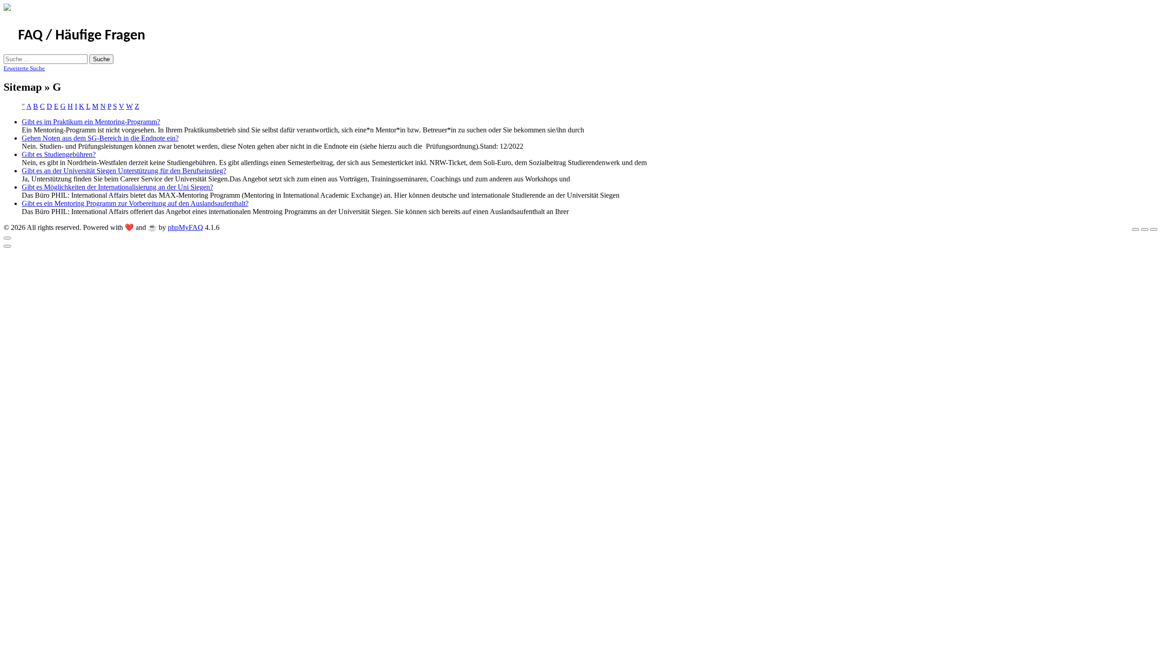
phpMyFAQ (185, 227)
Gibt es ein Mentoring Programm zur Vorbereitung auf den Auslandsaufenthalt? (135, 203)
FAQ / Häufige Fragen (81, 36)
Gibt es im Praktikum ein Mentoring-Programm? (91, 122)
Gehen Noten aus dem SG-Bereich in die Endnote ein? (100, 138)
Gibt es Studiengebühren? (59, 154)
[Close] (7, 238)
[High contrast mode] (1153, 229)
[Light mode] (1135, 229)
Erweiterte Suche (24, 68)
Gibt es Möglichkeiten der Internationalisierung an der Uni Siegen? (117, 187)
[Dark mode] (1144, 229)
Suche (101, 59)
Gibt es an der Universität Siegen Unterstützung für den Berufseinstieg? (124, 171)
